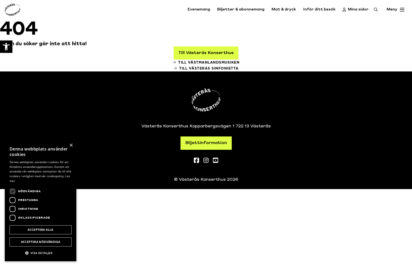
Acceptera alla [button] (40, 230)
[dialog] (40, 200)
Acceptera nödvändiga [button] (40, 242)
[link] (6, 46)
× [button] (71, 145)
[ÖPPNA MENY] (402, 9)
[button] (41, 253)
